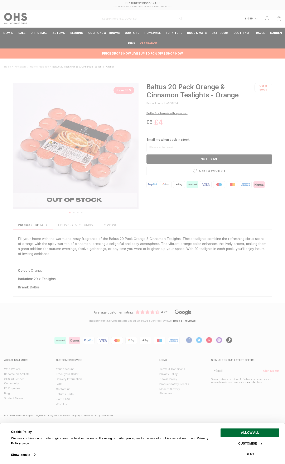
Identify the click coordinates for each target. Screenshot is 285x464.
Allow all (250, 432)
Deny (250, 454)
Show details (20, 454)
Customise (247, 443)
